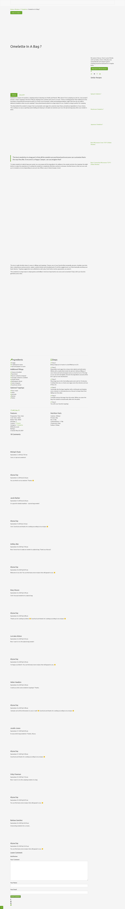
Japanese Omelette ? (97, 124)
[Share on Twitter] (13, 410)
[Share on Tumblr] (19, 410)
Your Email (13, 889)
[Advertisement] (62, 28)
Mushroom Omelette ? (97, 109)
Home (12, 9)
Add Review (13, 856)
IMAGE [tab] (14, 95)
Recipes (17, 9)
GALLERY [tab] (22, 95)
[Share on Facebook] (11, 410)
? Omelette (23, 9)
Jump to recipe (16, 12)
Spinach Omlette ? (96, 94)
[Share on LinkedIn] (17, 410)
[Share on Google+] (15, 410)
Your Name (13, 882)
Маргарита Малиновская (99, 68)
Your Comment (14, 859)
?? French (18, 423)
